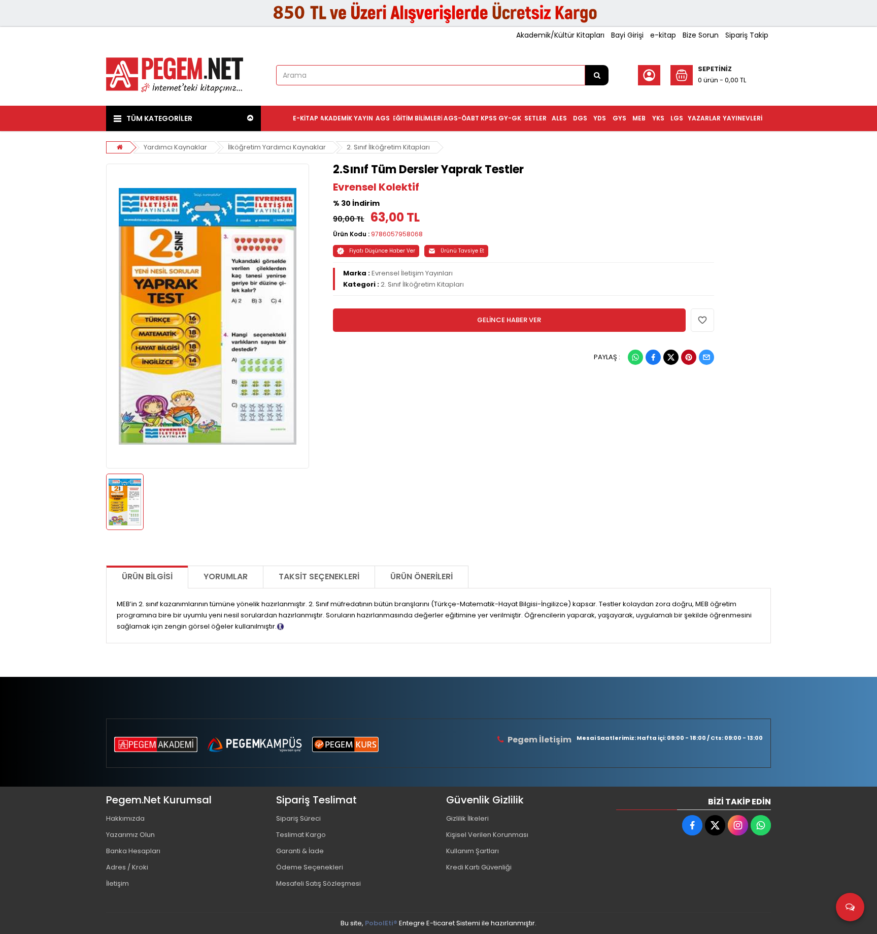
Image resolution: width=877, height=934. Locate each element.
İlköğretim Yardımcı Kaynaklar (277, 147)
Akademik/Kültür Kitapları (560, 35)
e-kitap (663, 35)
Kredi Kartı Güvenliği (479, 867)
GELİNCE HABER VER (509, 320)
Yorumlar (226, 576)
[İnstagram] (738, 825)
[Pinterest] (688, 357)
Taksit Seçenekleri (319, 576)
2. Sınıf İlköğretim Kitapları (388, 147)
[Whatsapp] (635, 357)
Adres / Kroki (127, 867)
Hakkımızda (125, 818)
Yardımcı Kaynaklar (175, 147)
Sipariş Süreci (298, 818)
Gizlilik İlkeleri (467, 818)
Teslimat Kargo (301, 834)
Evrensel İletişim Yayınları (412, 273)
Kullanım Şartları (472, 851)
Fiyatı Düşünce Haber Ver (382, 251)
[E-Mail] (706, 357)
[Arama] (597, 75)
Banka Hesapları (133, 851)
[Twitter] (671, 357)
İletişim (117, 883)
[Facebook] (653, 357)
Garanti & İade (300, 851)
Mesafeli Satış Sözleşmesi (318, 883)
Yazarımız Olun (130, 834)
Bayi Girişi (627, 35)
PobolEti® (381, 923)
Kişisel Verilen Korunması (487, 834)
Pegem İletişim (539, 739)
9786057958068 (397, 234)
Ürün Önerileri (421, 576)
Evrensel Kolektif (376, 187)
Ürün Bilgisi (147, 576)
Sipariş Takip (746, 35)
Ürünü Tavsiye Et (462, 251)
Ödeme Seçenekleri (309, 867)
